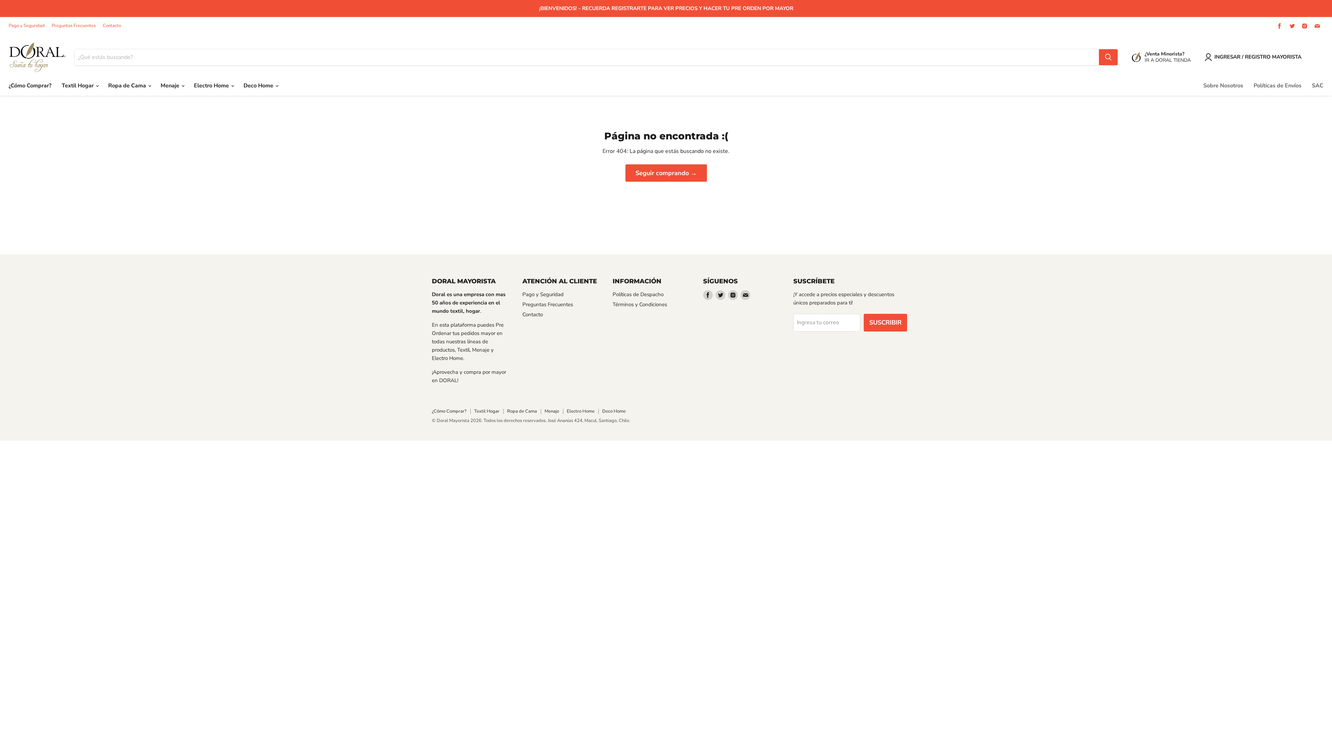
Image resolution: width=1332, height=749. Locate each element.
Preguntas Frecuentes (74, 25)
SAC (1317, 85)
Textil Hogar (78, 85)
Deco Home (259, 85)
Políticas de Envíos (1277, 85)
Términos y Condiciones (640, 304)
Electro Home (212, 85)
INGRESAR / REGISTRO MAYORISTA (1257, 56)
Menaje (171, 85)
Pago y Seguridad (27, 25)
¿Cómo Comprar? (30, 85)
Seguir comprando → (666, 173)
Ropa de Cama (127, 85)
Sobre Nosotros (1223, 85)
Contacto (112, 25)
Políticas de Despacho (638, 294)
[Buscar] (1108, 57)
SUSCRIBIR (885, 322)
